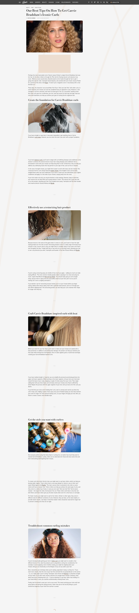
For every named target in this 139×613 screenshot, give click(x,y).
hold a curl (55, 561)
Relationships (65, 2)
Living (58, 2)
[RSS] (107, 2)
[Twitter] (101, 2)
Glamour (66, 574)
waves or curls (38, 160)
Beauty (44, 2)
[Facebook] (89, 2)
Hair (32, 7)
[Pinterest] (92, 2)
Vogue (46, 83)
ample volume (54, 171)
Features (75, 2)
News (31, 2)
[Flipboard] (95, 2)
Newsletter (115, 2)
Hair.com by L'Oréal (50, 277)
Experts (37, 2)
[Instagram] (98, 2)
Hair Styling (38, 7)
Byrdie (52, 183)
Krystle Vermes (31, 18)
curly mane (38, 137)
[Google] (104, 2)
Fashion (51, 2)
